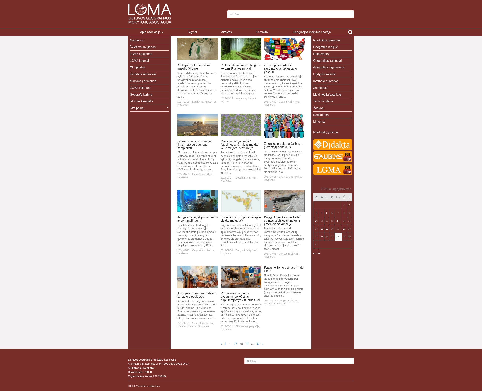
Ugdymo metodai (324, 74)
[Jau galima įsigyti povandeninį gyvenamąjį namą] (197, 201)
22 (344, 228)
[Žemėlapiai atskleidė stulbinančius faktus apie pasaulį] (284, 49)
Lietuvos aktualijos (202, 174)
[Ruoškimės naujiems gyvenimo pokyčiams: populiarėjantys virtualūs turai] (241, 277)
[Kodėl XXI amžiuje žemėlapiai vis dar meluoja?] (241, 201)
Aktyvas (226, 32)
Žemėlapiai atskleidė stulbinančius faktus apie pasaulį (280, 69)
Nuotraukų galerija (325, 132)
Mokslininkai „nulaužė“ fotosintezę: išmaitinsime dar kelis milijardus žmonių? (240, 145)
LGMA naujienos (141, 54)
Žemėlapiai (320, 87)
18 (321, 228)
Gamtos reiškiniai (288, 253)
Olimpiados (137, 67)
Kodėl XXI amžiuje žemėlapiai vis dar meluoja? (241, 219)
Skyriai (192, 32)
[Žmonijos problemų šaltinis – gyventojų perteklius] (284, 126)
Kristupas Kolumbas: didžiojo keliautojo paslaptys (196, 295)
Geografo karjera (141, 94)
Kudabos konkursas (143, 74)
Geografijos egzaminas (328, 67)
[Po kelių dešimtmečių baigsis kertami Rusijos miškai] (241, 49)
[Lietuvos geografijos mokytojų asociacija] (149, 14)
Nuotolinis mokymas (326, 40)
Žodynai (318, 108)
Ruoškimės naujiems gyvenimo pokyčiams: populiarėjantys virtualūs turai (240, 297)
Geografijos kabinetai (327, 60)
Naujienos (197, 101)
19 (327, 228)
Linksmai (319, 121)
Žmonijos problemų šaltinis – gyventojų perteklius (283, 145)
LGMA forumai (139, 60)
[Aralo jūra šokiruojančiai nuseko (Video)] (197, 49)
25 (321, 236)
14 (338, 221)
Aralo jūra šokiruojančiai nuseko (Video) (193, 67)
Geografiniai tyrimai (289, 101)
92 (257, 343)
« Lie (316, 253)
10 (316, 221)
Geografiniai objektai (203, 250)
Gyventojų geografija (290, 176)
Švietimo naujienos (143, 47)
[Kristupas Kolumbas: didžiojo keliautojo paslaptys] (197, 277)
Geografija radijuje (325, 47)
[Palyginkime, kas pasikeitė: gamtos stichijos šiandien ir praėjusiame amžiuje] (284, 201)
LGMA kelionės (140, 87)
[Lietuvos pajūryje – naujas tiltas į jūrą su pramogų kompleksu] (197, 125)
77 (235, 343)
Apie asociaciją (150, 32)
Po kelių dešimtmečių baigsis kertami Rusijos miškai (240, 67)
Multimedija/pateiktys (327, 94)
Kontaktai (262, 32)
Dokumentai (321, 54)
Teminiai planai (323, 101)
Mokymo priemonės (143, 81)
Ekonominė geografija (247, 326)
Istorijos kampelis (187, 326)
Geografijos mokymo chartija (312, 32)
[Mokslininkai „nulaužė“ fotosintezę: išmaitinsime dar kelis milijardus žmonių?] (241, 125)
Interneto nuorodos (325, 81)
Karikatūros (321, 114)
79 (246, 343)
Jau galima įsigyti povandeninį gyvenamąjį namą (197, 219)
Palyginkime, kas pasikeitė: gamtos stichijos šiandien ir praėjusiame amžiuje (282, 221)
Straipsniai (279, 303)
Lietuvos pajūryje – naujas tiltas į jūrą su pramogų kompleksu (194, 145)
